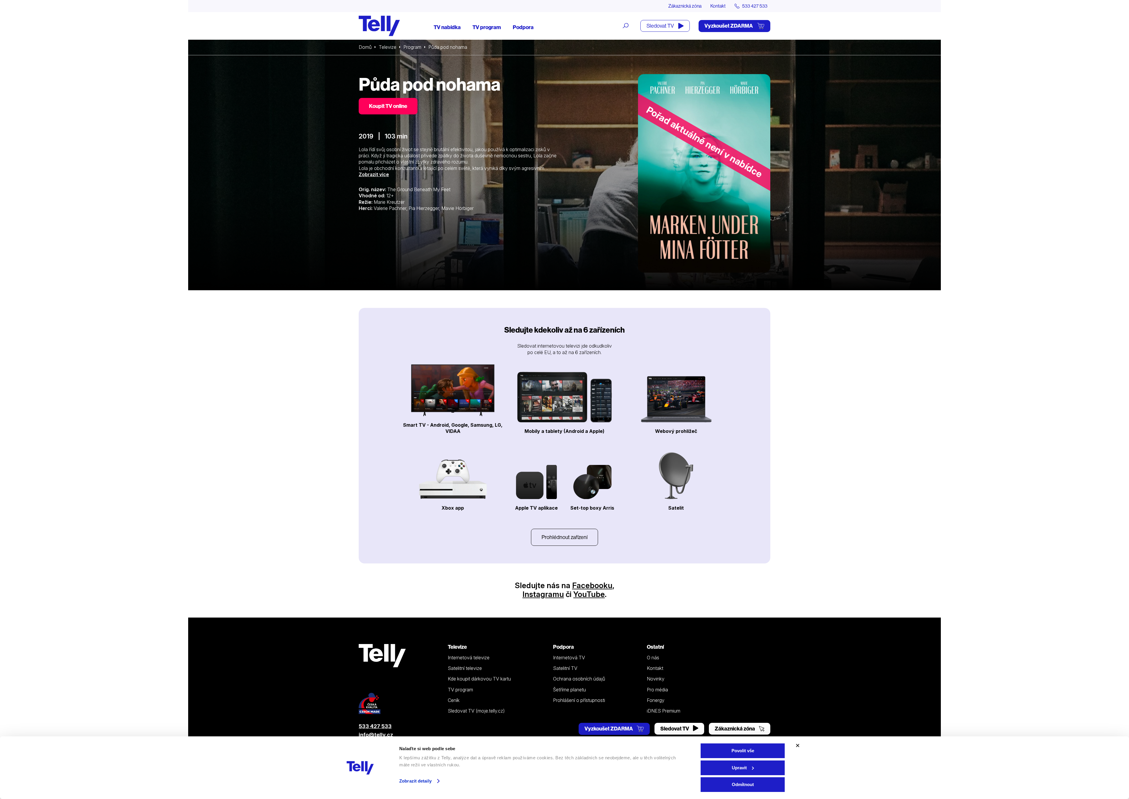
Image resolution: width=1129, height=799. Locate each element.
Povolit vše (742, 750)
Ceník (454, 700)
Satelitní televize (465, 668)
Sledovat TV (661, 25)
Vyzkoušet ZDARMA (729, 25)
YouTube (589, 594)
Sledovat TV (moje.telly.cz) (476, 711)
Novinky (655, 679)
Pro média (657, 690)
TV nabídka (447, 27)
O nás (653, 657)
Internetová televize (469, 657)
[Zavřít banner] (798, 745)
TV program (486, 27)
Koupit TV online (388, 106)
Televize (387, 47)
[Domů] (379, 26)
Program (412, 47)
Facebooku (592, 585)
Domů (365, 47)
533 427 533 (375, 726)
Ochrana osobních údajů (579, 679)
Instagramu (543, 594)
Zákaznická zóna (685, 6)
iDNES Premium (663, 711)
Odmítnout (743, 784)
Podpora (523, 27)
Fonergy (655, 700)
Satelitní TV (565, 668)
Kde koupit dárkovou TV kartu (479, 679)
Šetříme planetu (569, 690)
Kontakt (718, 6)
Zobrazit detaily (415, 780)
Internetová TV (569, 657)
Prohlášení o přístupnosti (579, 700)
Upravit (739, 767)
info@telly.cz (376, 735)
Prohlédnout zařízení (564, 537)
